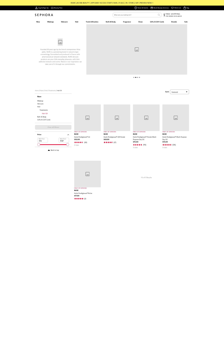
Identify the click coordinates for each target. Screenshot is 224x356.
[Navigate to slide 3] (138, 77)
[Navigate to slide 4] (139, 77)
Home (37, 90)
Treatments (52, 90)
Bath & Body (41, 117)
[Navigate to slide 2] (136, 77)
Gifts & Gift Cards (43, 120)
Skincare (40, 104)
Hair (46, 90)
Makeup (40, 101)
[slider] (38, 144)
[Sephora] (44, 15)
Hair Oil (45, 113)
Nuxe (41, 90)
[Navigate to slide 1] (134, 77)
